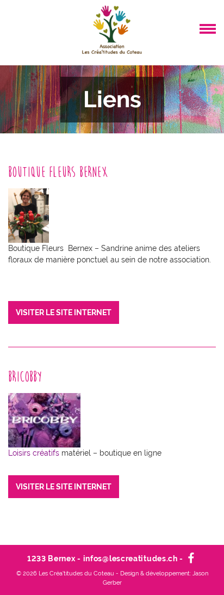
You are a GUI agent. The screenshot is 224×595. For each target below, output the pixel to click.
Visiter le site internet (63, 312)
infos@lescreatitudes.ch (130, 558)
